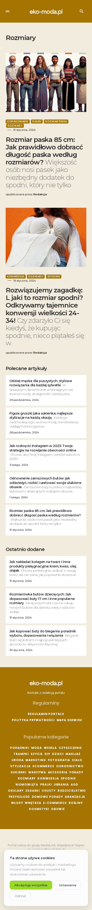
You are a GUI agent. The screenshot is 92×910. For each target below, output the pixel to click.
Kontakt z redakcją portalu (46, 692)
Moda (36, 748)
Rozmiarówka (56, 121)
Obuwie (58, 809)
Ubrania (61, 784)
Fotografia (59, 760)
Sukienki (18, 772)
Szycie (36, 754)
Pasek (36, 121)
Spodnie (53, 276)
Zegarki (32, 791)
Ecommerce (43, 766)
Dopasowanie (17, 121)
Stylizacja (20, 766)
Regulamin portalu (46, 714)
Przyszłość (19, 797)
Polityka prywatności (33, 720)
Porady (76, 772)
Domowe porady (47, 797)
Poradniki (19, 748)
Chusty (48, 791)
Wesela (50, 748)
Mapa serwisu (69, 720)
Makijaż (73, 754)
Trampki (21, 754)
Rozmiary (15, 125)
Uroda (18, 760)
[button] (7, 11)
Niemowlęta (27, 784)
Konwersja (15, 276)
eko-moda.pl (46, 11)
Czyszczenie (70, 748)
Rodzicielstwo (72, 791)
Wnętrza (33, 803)
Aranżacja (75, 797)
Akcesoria (57, 772)
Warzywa (37, 772)
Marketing (35, 760)
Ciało (77, 760)
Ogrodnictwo (70, 766)
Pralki (46, 784)
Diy (47, 754)
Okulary (16, 791)
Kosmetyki (39, 809)
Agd (74, 784)
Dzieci (57, 754)
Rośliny (76, 803)
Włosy (17, 803)
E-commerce (55, 803)
